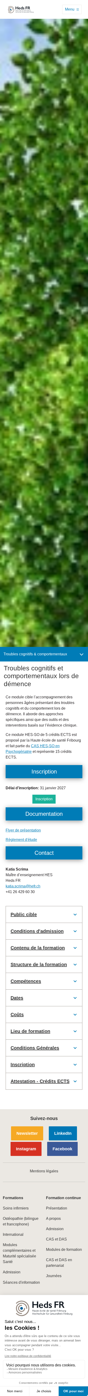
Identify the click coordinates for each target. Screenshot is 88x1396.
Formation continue (63, 1198)
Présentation (56, 1208)
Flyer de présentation (23, 830)
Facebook (62, 1149)
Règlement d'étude (21, 840)
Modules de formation (64, 1250)
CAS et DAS (56, 1239)
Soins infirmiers (16, 1208)
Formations (13, 1198)
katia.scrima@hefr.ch (23, 886)
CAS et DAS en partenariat (59, 1263)
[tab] (44, 914)
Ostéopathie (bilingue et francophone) (20, 1221)
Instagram (26, 1149)
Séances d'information (21, 1282)
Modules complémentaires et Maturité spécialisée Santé (19, 1253)
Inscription (44, 799)
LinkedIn (63, 1133)
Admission (11, 1272)
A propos (53, 1219)
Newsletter (27, 1133)
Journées (53, 1276)
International (13, 1235)
